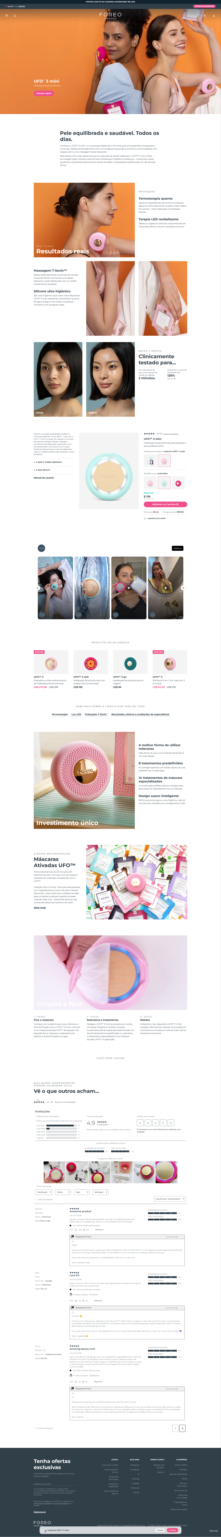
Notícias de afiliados (178, 1474)
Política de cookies (178, 1509)
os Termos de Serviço (61, 1503)
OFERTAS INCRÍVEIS (204, 6)
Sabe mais (40, 907)
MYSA (184, 1479)
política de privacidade (42, 1503)
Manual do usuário (44, 477)
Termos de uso (180, 1490)
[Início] (110, 16)
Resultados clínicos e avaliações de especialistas (140, 714)
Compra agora (43, 93)
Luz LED (76, 714)
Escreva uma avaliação (171, 434)
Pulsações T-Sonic (96, 714)
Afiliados (183, 1469)
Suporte (160, 1472)
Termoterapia (60, 714)
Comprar (172, 1530)
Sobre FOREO (181, 1465)
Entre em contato (110, 1465)
